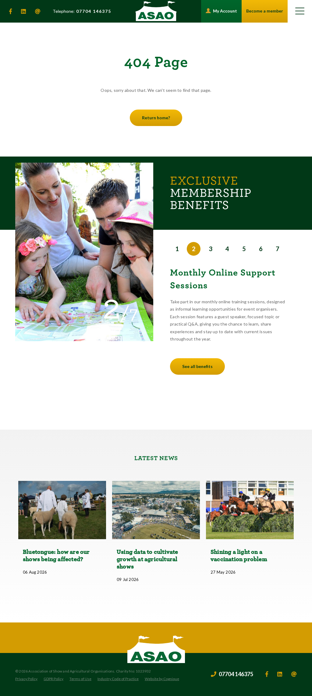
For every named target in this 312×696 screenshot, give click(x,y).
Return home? (156, 117)
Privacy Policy (26, 678)
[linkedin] (23, 11)
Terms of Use (80, 678)
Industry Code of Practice (118, 678)
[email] (38, 11)
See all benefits (197, 366)
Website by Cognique (162, 678)
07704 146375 (82, 11)
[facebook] (10, 11)
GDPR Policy (53, 678)
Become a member (264, 10)
